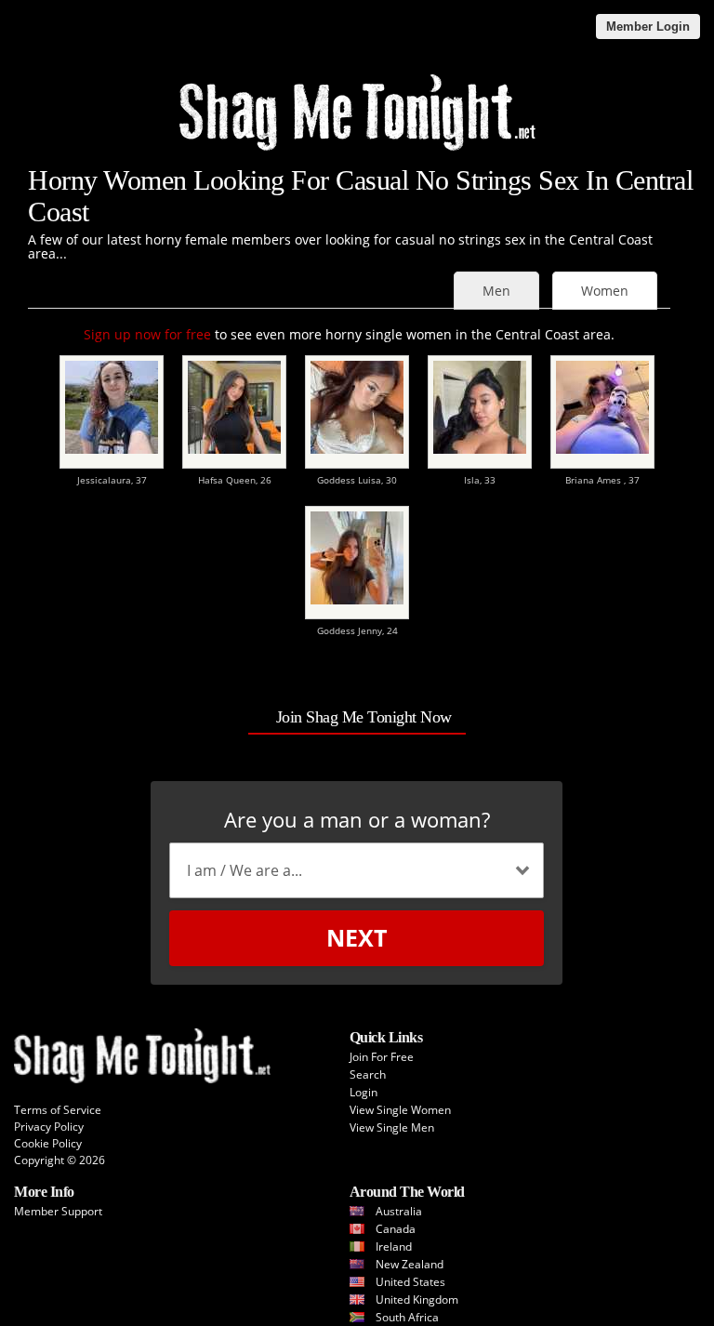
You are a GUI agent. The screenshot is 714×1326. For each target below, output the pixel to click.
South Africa (407, 1317)
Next (356, 937)
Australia (399, 1211)
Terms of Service (57, 1110)
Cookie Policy (48, 1143)
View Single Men (392, 1127)
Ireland (394, 1246)
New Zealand (409, 1264)
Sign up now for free (147, 334)
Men (496, 290)
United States (410, 1282)
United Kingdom (417, 1299)
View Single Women (400, 1110)
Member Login (648, 26)
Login (363, 1092)
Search (368, 1074)
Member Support (58, 1211)
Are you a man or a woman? (357, 819)
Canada (396, 1229)
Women (604, 290)
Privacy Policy (49, 1126)
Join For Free (382, 1057)
